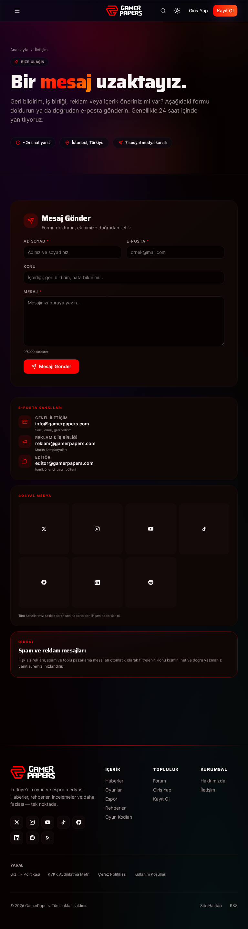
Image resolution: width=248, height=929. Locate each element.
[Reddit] (150, 582)
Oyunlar (113, 789)
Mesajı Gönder (55, 366)
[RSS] (47, 837)
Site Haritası (211, 905)
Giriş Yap (198, 10)
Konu (30, 266)
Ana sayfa (19, 49)
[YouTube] (150, 528)
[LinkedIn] (97, 582)
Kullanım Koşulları (150, 874)
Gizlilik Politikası (25, 874)
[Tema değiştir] (177, 10)
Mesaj (33, 291)
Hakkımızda (213, 780)
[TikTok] (204, 528)
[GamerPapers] (124, 10)
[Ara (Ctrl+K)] (163, 10)
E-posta (138, 241)
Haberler (114, 780)
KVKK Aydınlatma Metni (69, 874)
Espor (111, 799)
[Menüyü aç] (17, 10)
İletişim (208, 789)
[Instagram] (97, 528)
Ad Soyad (36, 241)
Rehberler (115, 808)
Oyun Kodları (118, 817)
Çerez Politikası (112, 874)
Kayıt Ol (225, 10)
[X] (43, 528)
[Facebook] (43, 582)
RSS (234, 905)
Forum (159, 780)
